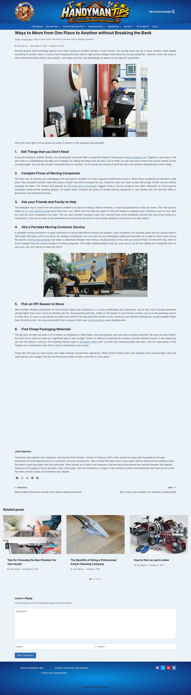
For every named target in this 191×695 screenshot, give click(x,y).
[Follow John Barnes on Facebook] (17, 478)
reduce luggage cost (135, 157)
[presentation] (32, 534)
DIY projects (142, 26)
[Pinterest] (168, 668)
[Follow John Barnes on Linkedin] (32, 478)
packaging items (88, 342)
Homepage (37, 26)
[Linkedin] (174, 668)
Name (20, 646)
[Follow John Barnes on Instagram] (27, 478)
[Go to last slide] (7, 546)
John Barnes (15, 569)
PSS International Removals (81, 186)
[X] (163, 668)
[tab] (90, 579)
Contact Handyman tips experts (71, 668)
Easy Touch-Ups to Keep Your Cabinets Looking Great (148, 490)
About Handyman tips (32, 668)
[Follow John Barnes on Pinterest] (37, 478)
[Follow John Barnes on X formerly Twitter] (22, 478)
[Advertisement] (93, 401)
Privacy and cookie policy (54, 673)
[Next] (184, 546)
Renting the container (39, 239)
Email (102, 646)
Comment (22, 611)
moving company (96, 320)
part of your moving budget (35, 211)
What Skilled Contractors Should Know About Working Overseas (48, 490)
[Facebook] (157, 668)
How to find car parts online (151, 560)
